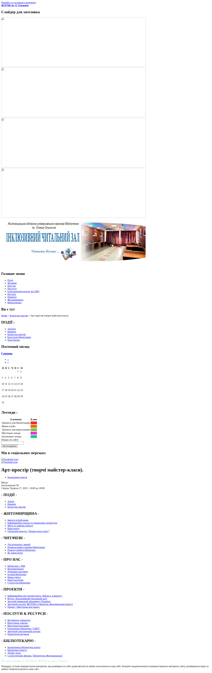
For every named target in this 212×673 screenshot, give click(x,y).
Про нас (11, 286)
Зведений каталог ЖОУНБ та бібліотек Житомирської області (40, 604)
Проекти (12, 297)
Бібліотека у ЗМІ (16, 566)
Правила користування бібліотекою (26, 547)
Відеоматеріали (15, 569)
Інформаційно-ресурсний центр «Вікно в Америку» (35, 595)
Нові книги (13, 528)
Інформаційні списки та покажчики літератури (32, 523)
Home (4, 315)
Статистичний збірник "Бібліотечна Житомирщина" (35, 655)
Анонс (10, 501)
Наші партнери (15, 580)
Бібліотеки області (17, 650)
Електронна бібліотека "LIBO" (23, 628)
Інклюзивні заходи (17, 477)
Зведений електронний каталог (24, 631)
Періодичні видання (18, 634)
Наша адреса (14, 577)
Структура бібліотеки (18, 582)
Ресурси (11, 294)
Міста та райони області (20, 525)
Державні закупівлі (17, 571)
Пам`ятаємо (13, 340)
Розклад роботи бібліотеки (21, 550)
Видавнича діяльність (18, 620)
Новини (11, 331)
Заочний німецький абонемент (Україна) (28, 601)
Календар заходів (19, 315)
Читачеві (12, 283)
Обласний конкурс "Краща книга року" (28, 531)
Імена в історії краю (17, 520)
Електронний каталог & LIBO (23, 291)
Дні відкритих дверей (18, 544)
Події (10, 280)
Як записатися (15, 553)
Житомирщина (15, 299)
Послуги (12, 288)
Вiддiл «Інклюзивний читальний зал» (27, 598)
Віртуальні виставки (18, 625)
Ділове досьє (14, 653)
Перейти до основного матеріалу (18, 2)
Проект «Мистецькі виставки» (23, 607)
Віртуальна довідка (17, 623)
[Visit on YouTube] (9, 462)
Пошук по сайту (9, 439)
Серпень (7, 353)
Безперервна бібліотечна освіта (23, 647)
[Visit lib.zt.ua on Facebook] (9, 459)
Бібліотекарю (14, 302)
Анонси (11, 329)
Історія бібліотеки (16, 574)
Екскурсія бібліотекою (19, 337)
